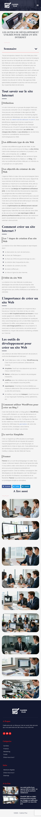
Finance (6, 749)
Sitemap (6, 775)
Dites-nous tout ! (9, 757)
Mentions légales (9, 770)
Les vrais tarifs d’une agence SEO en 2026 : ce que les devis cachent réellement (28, 790)
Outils (5, 754)
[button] (37, 5)
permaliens (23, 424)
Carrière (6, 746)
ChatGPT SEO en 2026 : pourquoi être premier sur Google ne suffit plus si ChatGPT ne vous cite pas (28, 800)
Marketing (6, 751)
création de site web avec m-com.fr (23, 119)
